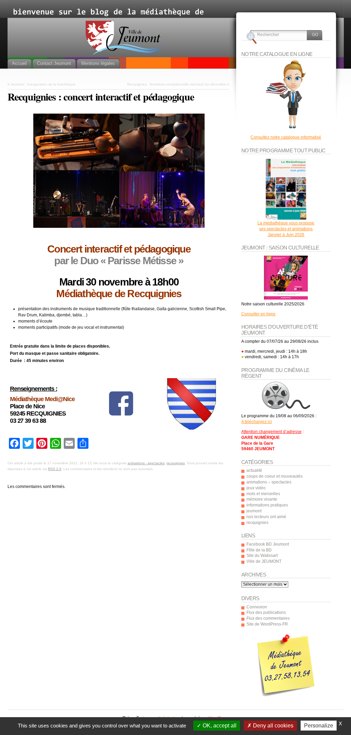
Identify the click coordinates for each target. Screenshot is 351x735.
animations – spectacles (268, 482)
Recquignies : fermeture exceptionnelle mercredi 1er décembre (176, 84)
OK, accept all (219, 725)
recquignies (176, 463)
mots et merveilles (263, 493)
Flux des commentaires (268, 618)
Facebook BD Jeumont (267, 544)
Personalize (318, 725)
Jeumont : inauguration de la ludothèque (43, 84)
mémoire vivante (261, 499)
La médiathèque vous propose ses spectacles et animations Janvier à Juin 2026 (285, 229)
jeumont (254, 511)
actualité (254, 470)
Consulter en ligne (258, 314)
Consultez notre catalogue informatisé (286, 137)
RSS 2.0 (54, 469)
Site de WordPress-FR (267, 624)
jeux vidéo (256, 488)
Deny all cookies (272, 725)
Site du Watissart (262, 555)
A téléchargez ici (256, 421)
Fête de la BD (259, 550)
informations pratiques (267, 505)
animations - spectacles (146, 463)
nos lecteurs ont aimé (266, 516)
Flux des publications (266, 612)
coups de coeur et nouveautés (274, 476)
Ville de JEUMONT (263, 561)
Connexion (256, 607)
